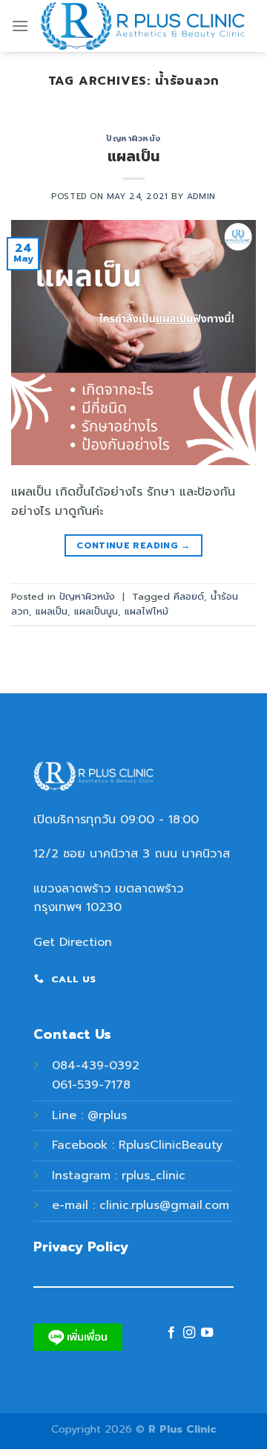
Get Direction (72, 942)
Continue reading (133, 545)
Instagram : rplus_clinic (118, 1175)
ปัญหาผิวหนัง (133, 138)
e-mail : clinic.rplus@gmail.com (140, 1205)
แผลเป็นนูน (96, 611)
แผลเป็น (133, 156)
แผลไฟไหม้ (146, 611)
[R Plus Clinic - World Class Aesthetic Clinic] (142, 26)
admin (201, 196)
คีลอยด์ (189, 596)
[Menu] (20, 25)
